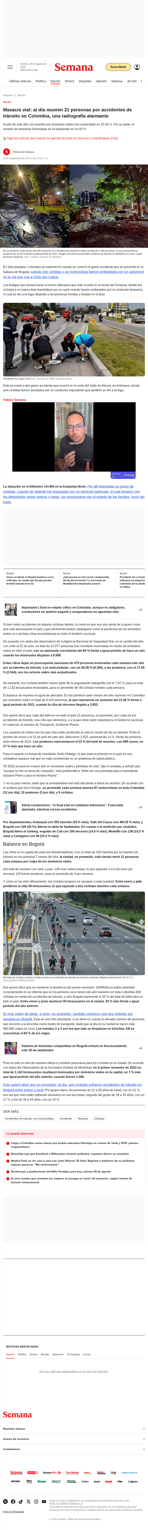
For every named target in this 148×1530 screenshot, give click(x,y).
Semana (8, 95)
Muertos (83, 1118)
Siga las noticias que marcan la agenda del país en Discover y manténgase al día (62, 138)
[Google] (5, 1501)
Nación (21, 95)
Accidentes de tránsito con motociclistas (29, 1118)
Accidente (66, 1118)
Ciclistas (99, 1118)
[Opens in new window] (13, 1501)
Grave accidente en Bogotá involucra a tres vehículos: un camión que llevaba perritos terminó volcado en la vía (30, 580)
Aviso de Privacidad (17, 1511)
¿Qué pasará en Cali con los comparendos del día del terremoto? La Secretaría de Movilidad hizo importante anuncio (86, 580)
